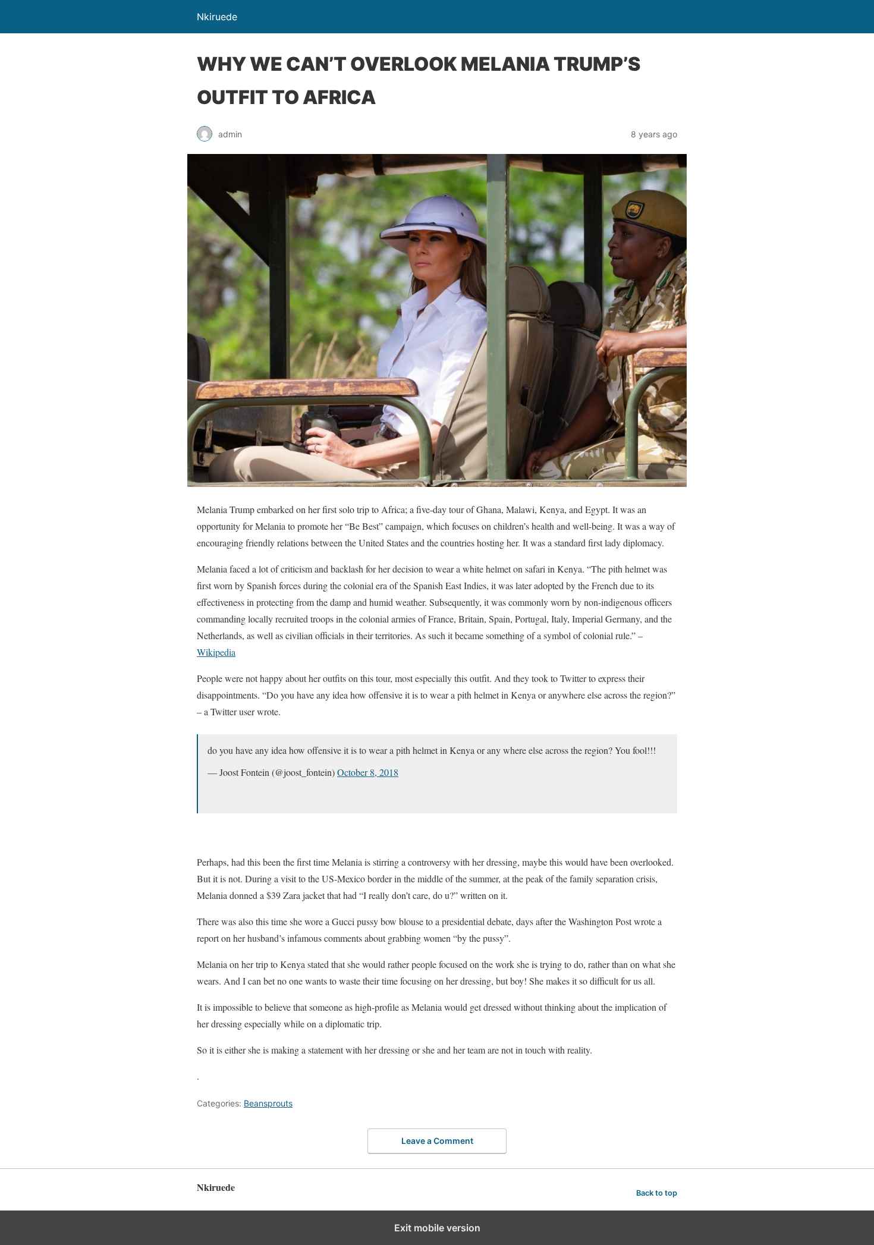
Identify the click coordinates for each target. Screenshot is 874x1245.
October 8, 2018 (367, 772)
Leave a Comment (437, 1141)
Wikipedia (216, 652)
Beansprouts (268, 1103)
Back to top (656, 1193)
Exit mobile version (437, 1228)
